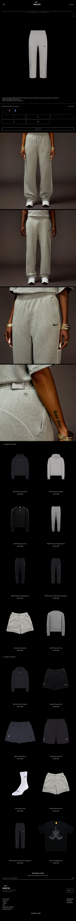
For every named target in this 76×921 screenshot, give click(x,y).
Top (69, 890)
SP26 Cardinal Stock (34, 12)
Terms (5, 903)
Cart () (71, 4)
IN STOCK (63, 11)
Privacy (5, 901)
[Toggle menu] (4, 4)
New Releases (69, 11)
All (3, 11)
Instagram (70, 899)
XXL (38, 121)
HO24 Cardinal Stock (44, 11)
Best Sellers (16, 11)
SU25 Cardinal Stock (45, 12)
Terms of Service (8, 907)
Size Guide (6, 899)
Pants (27, 12)
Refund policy (7, 909)
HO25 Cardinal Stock (55, 11)
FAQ (4, 905)
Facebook (70, 902)
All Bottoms (8, 11)
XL (14, 121)
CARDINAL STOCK (23, 11)
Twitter (69, 900)
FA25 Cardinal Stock (33, 11)
